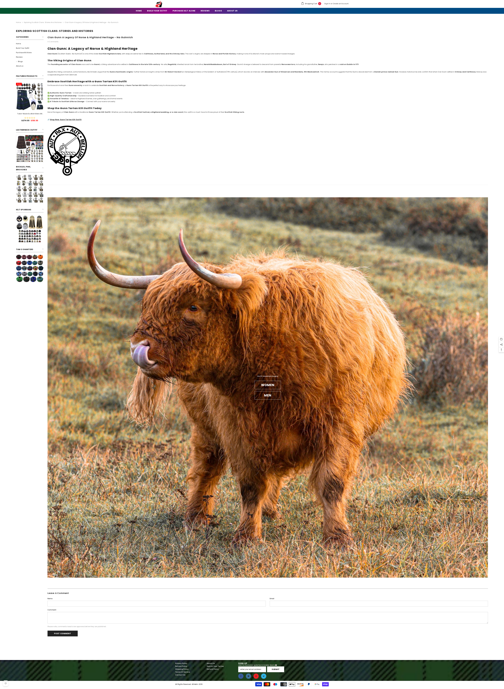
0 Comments (53, 42)
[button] (29, 118)
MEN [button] (268, 395)
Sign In (327, 3)
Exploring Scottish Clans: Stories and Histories (43, 22)
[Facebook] (240, 676)
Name (50, 598)
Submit (276, 669)
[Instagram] (248, 676)
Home (18, 22)
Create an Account (340, 3)
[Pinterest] (256, 676)
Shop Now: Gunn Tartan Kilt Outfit (66, 119)
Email (272, 598)
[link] (30, 148)
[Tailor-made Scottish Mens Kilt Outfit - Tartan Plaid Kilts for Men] (30, 96)
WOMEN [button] (268, 385)
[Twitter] (263, 676)
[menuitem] (30, 43)
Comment (52, 610)
